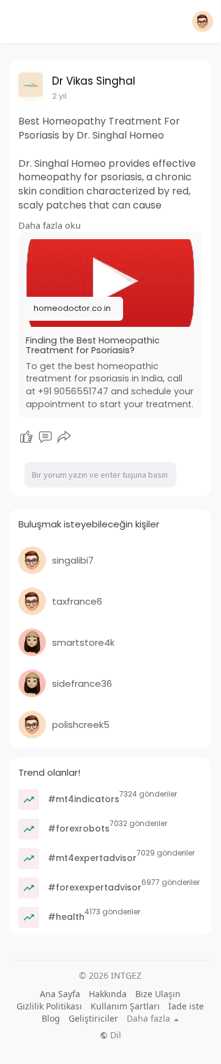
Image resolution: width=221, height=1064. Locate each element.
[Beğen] (26, 437)
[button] (202, 21)
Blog (51, 1018)
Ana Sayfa (60, 994)
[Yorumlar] (45, 437)
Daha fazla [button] (150, 1018)
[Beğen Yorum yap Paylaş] (45, 437)
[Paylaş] (64, 437)
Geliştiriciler (93, 1018)
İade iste (186, 1006)
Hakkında (108, 994)
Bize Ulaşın (158, 994)
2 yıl (59, 96)
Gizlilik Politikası (49, 1006)
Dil (114, 1035)
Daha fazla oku (49, 225)
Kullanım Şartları (125, 1006)
